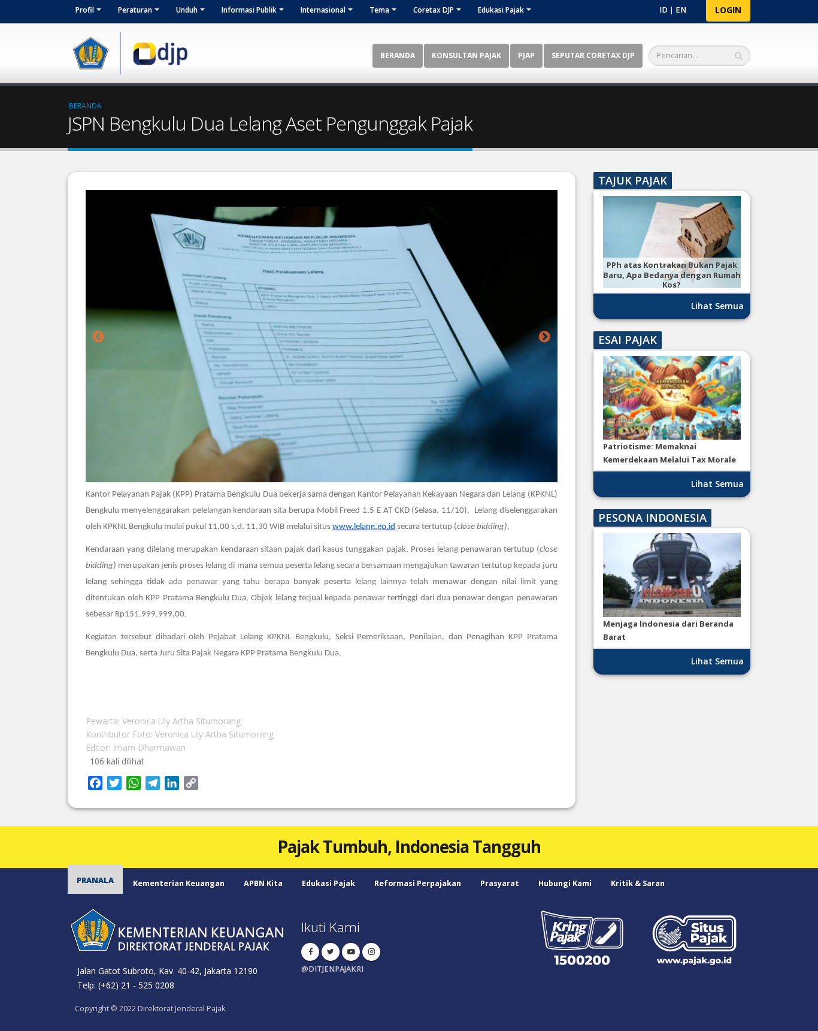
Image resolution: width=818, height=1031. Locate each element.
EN (680, 10)
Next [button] (545, 337)
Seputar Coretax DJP (593, 55)
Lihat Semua (717, 306)
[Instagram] (371, 952)
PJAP (526, 55)
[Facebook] (310, 952)
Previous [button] (98, 337)
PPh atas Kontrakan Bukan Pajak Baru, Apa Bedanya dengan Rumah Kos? (672, 275)
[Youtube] (351, 952)
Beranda (397, 55)
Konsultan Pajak (466, 55)
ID (663, 10)
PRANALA (95, 880)
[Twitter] (331, 952)
